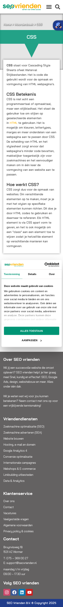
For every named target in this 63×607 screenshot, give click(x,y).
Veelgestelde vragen (16, 519)
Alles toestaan (31, 330)
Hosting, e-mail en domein (19, 444)
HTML (13, 123)
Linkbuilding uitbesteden (18, 474)
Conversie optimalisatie (17, 456)
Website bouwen (13, 438)
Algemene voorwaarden (18, 525)
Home (7, 24)
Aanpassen (29, 340)
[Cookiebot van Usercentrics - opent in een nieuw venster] (45, 265)
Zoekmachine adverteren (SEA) (22, 432)
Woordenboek (23, 24)
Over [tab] (52, 273)
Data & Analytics (14, 480)
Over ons (9, 501)
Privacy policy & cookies (18, 531)
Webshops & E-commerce (19, 468)
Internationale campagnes (19, 462)
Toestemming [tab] (12, 273)
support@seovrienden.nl (21, 563)
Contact (8, 507)
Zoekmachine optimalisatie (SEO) (23, 426)
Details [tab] (32, 273)
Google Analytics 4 (15, 450)
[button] (49, 6)
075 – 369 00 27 (17, 558)
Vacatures (9, 513)
